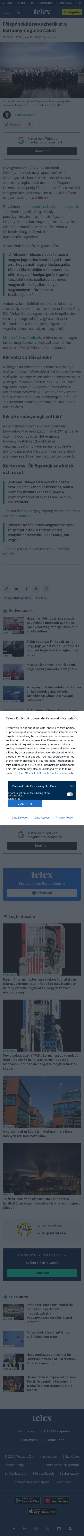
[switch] (70, 794)
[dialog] (42, 768)
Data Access (42, 817)
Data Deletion (20, 817)
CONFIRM (25, 803)
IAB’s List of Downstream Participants (47, 773)
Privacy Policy (64, 817)
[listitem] (40, 786)
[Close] (76, 718)
